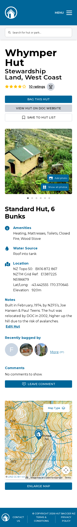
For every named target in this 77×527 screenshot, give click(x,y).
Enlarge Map (38, 486)
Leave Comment (41, 384)
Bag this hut (38, 99)
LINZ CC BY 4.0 (16, 476)
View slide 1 (28, 198)
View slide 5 (45, 198)
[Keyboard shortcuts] (26, 477)
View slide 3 (36, 198)
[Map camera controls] (66, 470)
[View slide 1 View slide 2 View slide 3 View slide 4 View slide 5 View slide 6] (38, 161)
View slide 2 (32, 198)
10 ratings (37, 87)
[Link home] (5, 517)
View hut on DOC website (38, 108)
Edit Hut (13, 326)
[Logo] (11, 13)
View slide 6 (49, 198)
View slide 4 (40, 198)
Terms (68, 478)
